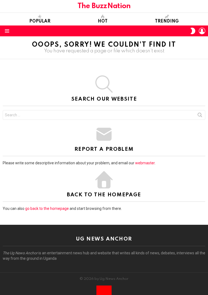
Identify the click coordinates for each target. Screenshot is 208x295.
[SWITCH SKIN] (193, 30)
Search (199, 116)
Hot (103, 21)
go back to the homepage (47, 208)
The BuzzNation (104, 6)
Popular (39, 21)
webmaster (145, 163)
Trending (167, 21)
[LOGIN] (202, 30)
